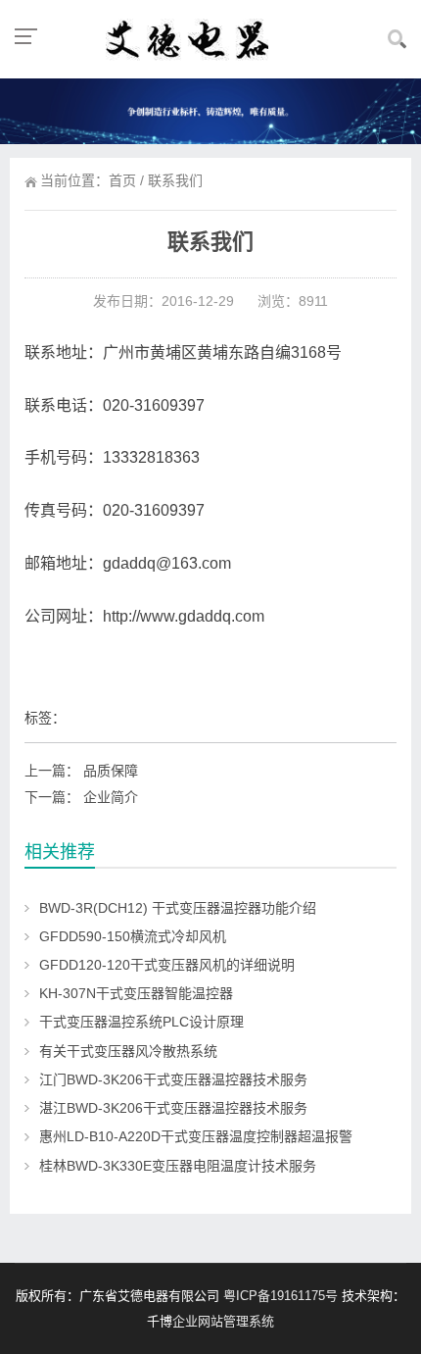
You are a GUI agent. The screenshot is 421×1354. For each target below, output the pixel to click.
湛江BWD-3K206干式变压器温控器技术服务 (173, 1108)
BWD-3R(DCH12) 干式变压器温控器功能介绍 (177, 908)
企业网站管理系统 (223, 1321)
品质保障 (110, 770)
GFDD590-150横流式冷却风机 (132, 936)
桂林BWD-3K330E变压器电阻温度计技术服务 (177, 1166)
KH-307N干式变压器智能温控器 (136, 993)
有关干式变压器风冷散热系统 (128, 1051)
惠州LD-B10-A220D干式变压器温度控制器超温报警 (195, 1136)
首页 (122, 180)
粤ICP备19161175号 (280, 1295)
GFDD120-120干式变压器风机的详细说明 (167, 965)
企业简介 (110, 797)
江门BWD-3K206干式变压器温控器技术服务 (173, 1079)
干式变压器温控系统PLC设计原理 (141, 1021)
